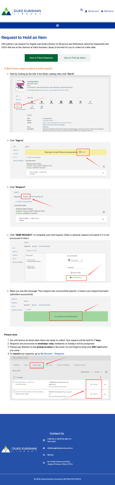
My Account (46, 353)
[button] (82, 10)
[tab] (41, 58)
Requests (59, 353)
